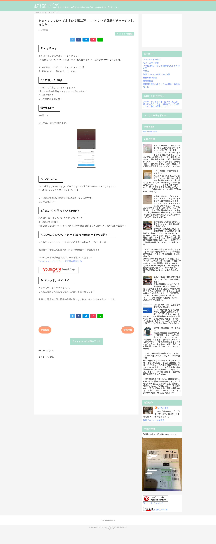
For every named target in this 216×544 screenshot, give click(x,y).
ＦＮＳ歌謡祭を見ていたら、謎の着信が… (161, 379)
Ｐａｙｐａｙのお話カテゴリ (86, 341)
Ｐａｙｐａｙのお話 (124, 34)
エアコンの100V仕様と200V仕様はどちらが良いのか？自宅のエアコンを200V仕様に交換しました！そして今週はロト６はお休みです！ (161, 252)
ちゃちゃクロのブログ (46, 4)
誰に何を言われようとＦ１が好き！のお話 (161, 84)
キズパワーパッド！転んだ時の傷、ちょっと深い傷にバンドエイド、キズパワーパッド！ (167, 147)
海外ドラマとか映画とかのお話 (156, 74)
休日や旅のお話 (150, 78)
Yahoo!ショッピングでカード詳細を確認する (60, 261)
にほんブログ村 (161, 509)
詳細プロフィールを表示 (153, 420)
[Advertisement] (162, 30)
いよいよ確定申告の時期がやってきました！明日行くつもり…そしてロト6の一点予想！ (161, 355)
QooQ (112, 529)
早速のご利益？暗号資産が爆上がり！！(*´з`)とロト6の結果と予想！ (167, 279)
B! (86, 39)
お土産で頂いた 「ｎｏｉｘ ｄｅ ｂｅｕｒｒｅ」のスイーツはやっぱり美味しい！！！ (167, 198)
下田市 (146, 71)
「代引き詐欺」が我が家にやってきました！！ (167, 172)
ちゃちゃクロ (163, 408)
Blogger (112, 520)
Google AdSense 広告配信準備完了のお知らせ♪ (167, 306)
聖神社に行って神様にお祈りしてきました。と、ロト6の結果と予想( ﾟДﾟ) (167, 224)
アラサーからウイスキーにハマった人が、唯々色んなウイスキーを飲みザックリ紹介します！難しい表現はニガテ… (161, 104)
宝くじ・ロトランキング (153, 503)
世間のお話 (148, 81)
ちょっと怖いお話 (151, 63)
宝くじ (146, 87)
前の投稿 (128, 330)
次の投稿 (45, 330)
